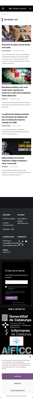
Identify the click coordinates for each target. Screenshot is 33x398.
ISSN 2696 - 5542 (8, 229)
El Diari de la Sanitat (9, 219)
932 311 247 (6, 252)
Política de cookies (10, 395)
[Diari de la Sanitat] (17, 9)
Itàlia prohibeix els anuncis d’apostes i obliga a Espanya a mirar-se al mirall (14, 161)
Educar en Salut (7, 40)
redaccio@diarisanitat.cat (11, 245)
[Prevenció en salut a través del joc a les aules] (16, 33)
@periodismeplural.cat (15, 243)
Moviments (6, 154)
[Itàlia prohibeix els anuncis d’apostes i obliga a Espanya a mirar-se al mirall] (16, 146)
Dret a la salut (7, 83)
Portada (4, 14)
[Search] (30, 8)
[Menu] (3, 8)
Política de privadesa (21, 395)
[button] (30, 357)
